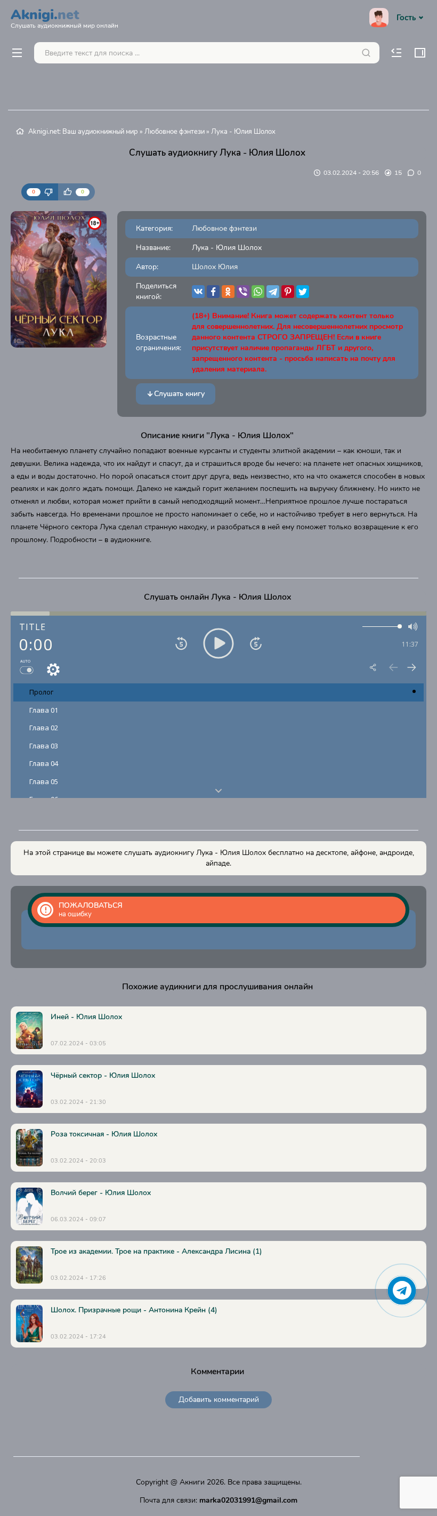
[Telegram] (272, 291)
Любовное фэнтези (174, 131)
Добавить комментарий (219, 1399)
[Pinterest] (287, 291)
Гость (406, 17)
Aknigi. (64, 17)
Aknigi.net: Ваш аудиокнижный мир (83, 131)
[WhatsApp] (258, 291)
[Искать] (366, 52)
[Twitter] (302, 291)
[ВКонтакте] (198, 291)
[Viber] (243, 291)
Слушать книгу (179, 394)
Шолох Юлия (215, 267)
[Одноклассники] (228, 291)
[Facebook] (213, 291)
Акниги (192, 1482)
